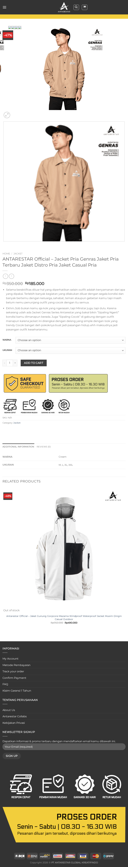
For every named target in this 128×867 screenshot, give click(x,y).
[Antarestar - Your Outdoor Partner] (64, 7)
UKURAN (7, 350)
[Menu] (4, 7)
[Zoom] (7, 115)
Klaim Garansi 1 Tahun (16, 690)
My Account (10, 658)
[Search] (76, 7)
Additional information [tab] (18, 446)
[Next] (15, 113)
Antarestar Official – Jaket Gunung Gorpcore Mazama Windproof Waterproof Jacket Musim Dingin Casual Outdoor (64, 618)
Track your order (13, 671)
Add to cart (33, 362)
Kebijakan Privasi (13, 722)
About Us (8, 710)
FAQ (5, 684)
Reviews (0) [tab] (44, 446)
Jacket (18, 253)
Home (6, 253)
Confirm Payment (14, 677)
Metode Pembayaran (16, 665)
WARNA (6, 340)
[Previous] (4, 244)
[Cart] (84, 7)
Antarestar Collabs (14, 716)
